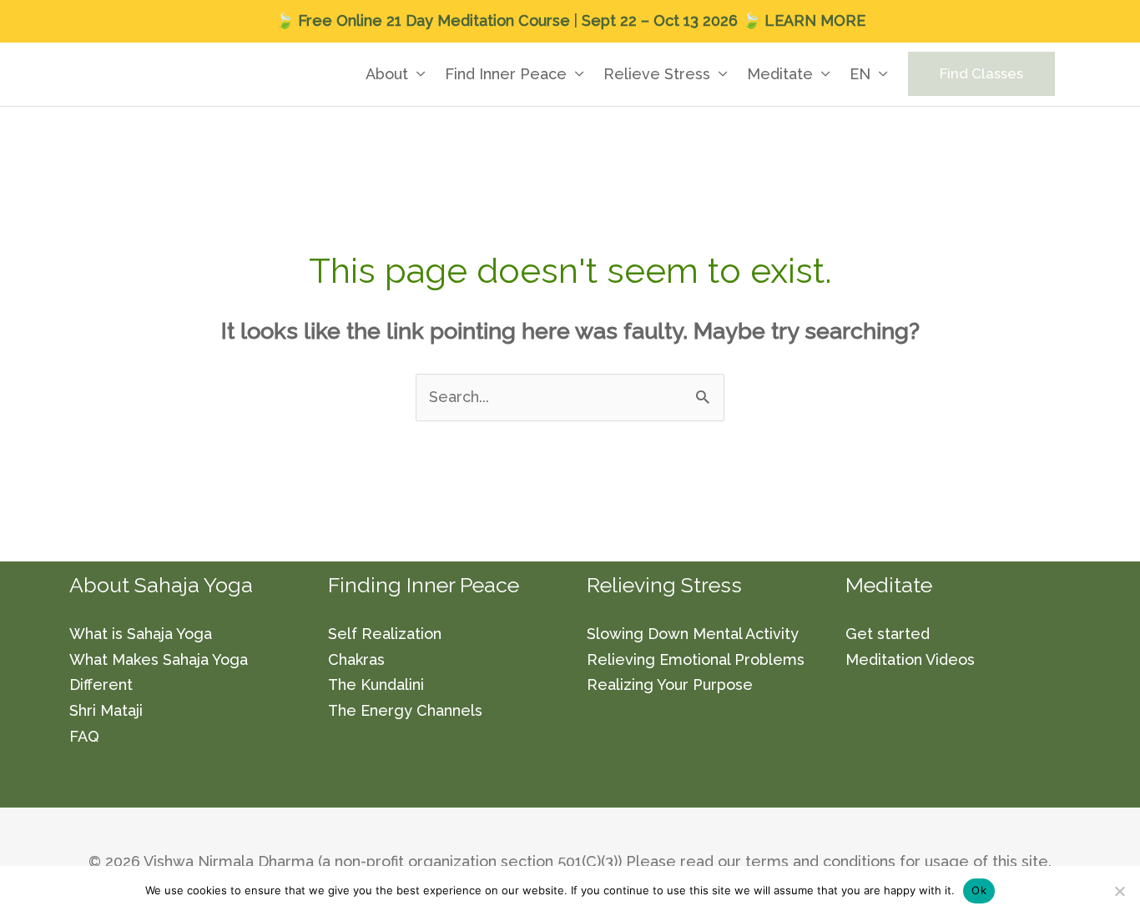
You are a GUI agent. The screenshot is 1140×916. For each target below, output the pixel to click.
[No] (1119, 891)
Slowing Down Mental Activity (693, 633)
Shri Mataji (106, 710)
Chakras (356, 659)
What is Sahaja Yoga (140, 633)
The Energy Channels (405, 710)
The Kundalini (376, 684)
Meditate (780, 74)
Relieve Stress (656, 74)
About (387, 74)
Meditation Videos (910, 659)
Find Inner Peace (506, 74)
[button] (981, 74)
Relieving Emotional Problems (696, 659)
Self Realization (384, 633)
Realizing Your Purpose (670, 684)
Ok (978, 890)
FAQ (84, 736)
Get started (887, 633)
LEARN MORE (814, 20)
